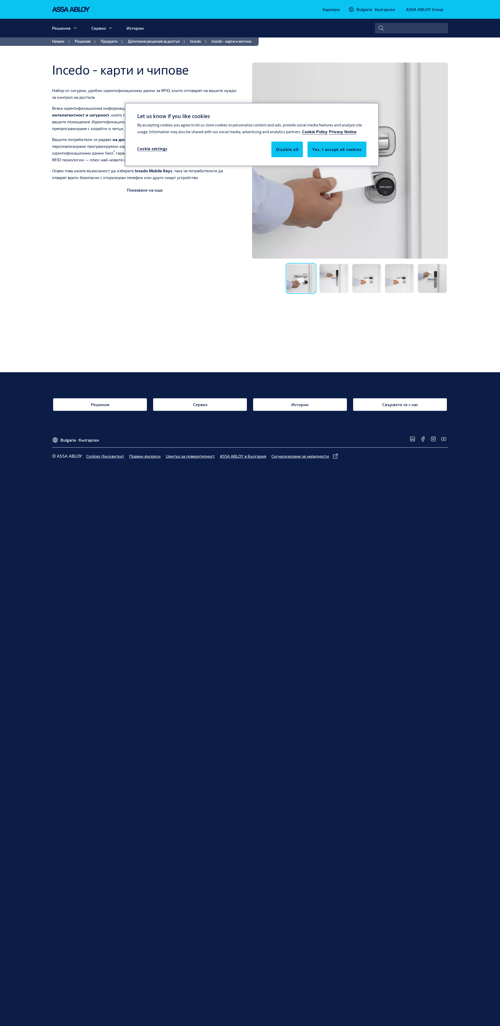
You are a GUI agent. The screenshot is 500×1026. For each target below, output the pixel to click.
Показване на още (145, 190)
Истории (135, 28)
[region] (252, 134)
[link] (331, 9)
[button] (75, 28)
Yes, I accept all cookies (337, 149)
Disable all (287, 149)
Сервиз (98, 28)
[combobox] (411, 28)
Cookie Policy (315, 131)
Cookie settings (152, 148)
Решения (61, 28)
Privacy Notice (343, 131)
